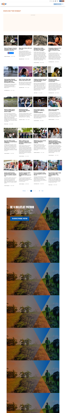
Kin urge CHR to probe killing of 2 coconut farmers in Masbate (11, 142)
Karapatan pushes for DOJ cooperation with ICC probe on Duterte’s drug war (55, 49)
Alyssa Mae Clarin (21, 87)
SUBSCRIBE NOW (19, 219)
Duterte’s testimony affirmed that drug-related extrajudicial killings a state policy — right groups (55, 142)
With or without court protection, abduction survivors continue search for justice (25, 142)
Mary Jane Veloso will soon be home (25, 49)
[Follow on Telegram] (57, 1)
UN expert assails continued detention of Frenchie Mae (55, 80)
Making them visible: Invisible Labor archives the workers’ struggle (40, 49)
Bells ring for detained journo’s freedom (55, 111)
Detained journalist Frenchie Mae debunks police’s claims (25, 111)
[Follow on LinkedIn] (54, 1)
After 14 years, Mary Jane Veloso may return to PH (25, 80)
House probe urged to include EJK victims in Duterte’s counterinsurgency (40, 111)
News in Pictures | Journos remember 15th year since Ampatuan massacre (11, 49)
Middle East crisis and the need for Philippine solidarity (40, 142)
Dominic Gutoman (36, 62)
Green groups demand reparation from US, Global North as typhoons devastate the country (11, 80)
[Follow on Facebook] (50, 1)
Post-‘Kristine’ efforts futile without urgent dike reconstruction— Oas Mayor (55, 173)
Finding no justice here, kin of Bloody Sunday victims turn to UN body (40, 80)
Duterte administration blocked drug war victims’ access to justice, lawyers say (11, 173)
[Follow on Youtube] (55, 1)
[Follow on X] (52, 1)
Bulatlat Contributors (7, 56)
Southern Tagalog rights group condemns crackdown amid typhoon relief (25, 173)
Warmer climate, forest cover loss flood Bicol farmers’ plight (11, 111)
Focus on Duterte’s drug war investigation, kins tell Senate (40, 173)
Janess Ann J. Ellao (22, 119)
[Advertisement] (33, 23)
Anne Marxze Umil (6, 90)
